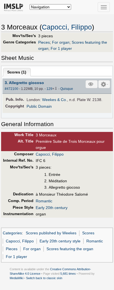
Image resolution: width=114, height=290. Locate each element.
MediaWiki (16, 278)
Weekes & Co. (54, 99)
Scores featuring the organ (69, 249)
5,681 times (68, 273)
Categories (12, 233)
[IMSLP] (15, 7)
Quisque (66, 89)
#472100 (11, 89)
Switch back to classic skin (44, 278)
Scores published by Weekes (51, 233)
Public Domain (39, 106)
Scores (88, 233)
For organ (60, 42)
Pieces (44, 42)
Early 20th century (52, 207)
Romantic (44, 201)
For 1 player (61, 48)
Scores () (16, 72)
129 (49, 89)
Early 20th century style (60, 241)
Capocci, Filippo (67, 27)
